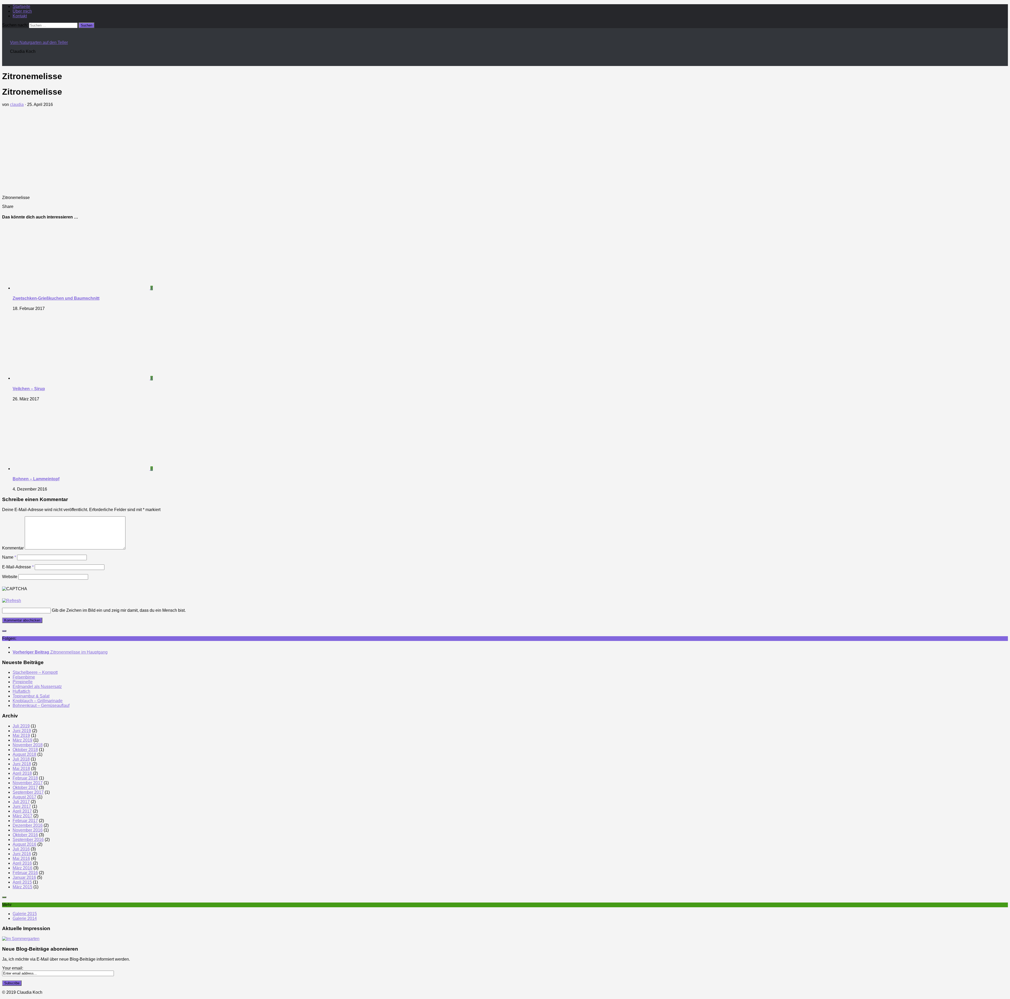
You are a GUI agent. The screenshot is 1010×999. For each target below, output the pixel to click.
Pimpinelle (23, 682)
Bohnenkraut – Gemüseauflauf (41, 705)
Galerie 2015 (25, 913)
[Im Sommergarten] (20, 938)
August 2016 (24, 844)
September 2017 (28, 792)
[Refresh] (11, 600)
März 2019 (22, 740)
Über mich (22, 11)
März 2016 (22, 868)
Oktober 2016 (25, 835)
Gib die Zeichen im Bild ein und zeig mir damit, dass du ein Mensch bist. (119, 610)
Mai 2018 (21, 768)
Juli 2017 (21, 801)
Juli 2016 (21, 849)
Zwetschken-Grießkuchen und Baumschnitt (56, 298)
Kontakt (20, 16)
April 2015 (22, 882)
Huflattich (21, 691)
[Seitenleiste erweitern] (4, 631)
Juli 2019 (21, 726)
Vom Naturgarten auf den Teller (39, 42)
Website (9, 576)
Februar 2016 (25, 872)
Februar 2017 (25, 820)
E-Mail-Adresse (18, 567)
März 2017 (22, 816)
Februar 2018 (25, 778)
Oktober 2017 (25, 787)
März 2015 (22, 887)
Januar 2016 (24, 877)
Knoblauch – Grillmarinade (38, 701)
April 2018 (22, 773)
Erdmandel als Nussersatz (37, 686)
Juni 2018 (22, 764)
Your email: (12, 968)
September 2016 (28, 839)
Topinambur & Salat (31, 696)
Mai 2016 (21, 858)
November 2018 (28, 745)
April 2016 (22, 863)
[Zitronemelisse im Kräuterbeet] (41, 188)
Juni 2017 (22, 806)
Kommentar (13, 548)
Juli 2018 (21, 759)
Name (9, 557)
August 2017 (24, 797)
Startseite (21, 6)
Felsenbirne (24, 677)
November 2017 (28, 783)
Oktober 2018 (25, 749)
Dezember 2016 (28, 825)
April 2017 (22, 811)
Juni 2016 (22, 854)
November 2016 (28, 830)
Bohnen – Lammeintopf (36, 479)
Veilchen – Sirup (29, 388)
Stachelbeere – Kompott (35, 672)
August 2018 (24, 754)
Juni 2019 (22, 730)
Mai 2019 (21, 735)
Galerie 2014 (25, 918)
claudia (17, 104)
